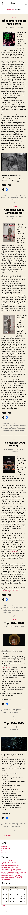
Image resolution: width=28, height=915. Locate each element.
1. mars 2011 (21, 727)
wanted (22, 430)
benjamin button (13, 823)
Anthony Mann (23, 864)
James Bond (18, 869)
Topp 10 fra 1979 (14, 723)
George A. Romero (15, 196)
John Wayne (3, 872)
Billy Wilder (4, 865)
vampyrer (16, 430)
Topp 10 (11, 712)
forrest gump (21, 823)
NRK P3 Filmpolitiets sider (9, 591)
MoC (25, 872)
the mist (17, 610)
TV (14, 439)
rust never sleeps (19, 710)
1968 (4, 196)
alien (7, 823)
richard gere (11, 710)
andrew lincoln (14, 606)
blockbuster (23, 425)
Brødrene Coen (16, 865)
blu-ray (8, 196)
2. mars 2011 (20, 626)
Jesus (19, 870)
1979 (4, 823)
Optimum (19, 199)
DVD (17, 867)
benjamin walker (15, 425)
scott (10, 826)
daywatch (8, 427)
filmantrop (14, 3)
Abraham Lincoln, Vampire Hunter (14, 211)
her (10, 177)
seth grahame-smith (8, 430)
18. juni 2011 (21, 27)
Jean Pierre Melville (13, 870)
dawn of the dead (10, 709)
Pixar (18, 873)
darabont (5, 607)
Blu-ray (14, 17)
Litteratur (14, 206)
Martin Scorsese (10, 872)
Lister (14, 619)
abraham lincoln (13, 423)
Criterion (5, 867)
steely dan (6, 712)
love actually (12, 609)
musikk (2, 873)
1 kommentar (15, 218)
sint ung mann (11, 877)
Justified (20, 607)
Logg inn (4, 846)
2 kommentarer (15, 451)
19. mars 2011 (20, 449)
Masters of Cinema (19, 872)
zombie (24, 199)
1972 (5, 862)
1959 (10, 860)
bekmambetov (7, 425)
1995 (8, 862)
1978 (4, 709)
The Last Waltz (6, 668)
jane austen (14, 427)
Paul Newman (8, 873)
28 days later (6, 606)
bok (4, 427)
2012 (8, 423)
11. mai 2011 (20, 216)
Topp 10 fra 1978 (14, 623)
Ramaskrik (18, 875)
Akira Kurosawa (6, 864)
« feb (3, 905)
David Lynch (13, 867)
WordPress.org (6, 853)
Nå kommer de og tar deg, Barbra (14, 22)
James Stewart (4, 870)
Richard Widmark (4, 877)
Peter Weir (14, 873)
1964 (19, 860)
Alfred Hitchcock (16, 864)
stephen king (11, 610)
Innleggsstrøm (6, 848)
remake (5, 710)
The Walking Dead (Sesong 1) (14, 444)
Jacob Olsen (11, 27)
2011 (14, 862)
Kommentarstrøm (6, 851)
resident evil (19, 609)
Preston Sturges (4, 875)
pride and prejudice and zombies (17, 428)
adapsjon (20, 423)
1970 (2, 862)
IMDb (19, 409)
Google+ (13, 869)
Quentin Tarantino (11, 875)
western (3, 879)
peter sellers (16, 824)
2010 (4, 423)
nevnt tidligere (13, 551)
